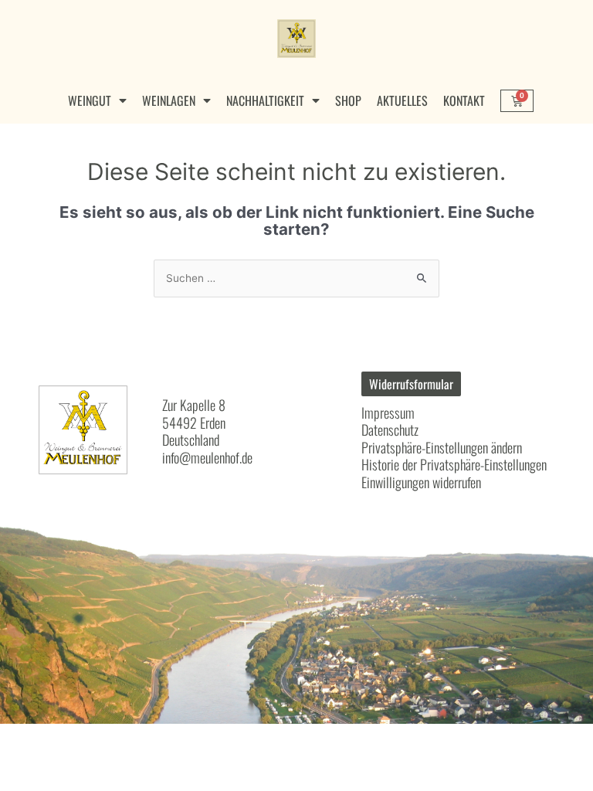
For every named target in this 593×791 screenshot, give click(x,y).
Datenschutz (389, 429)
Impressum (388, 412)
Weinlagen (168, 100)
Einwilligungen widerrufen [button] (421, 482)
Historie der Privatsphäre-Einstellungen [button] (454, 464)
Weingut (89, 100)
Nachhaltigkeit (265, 100)
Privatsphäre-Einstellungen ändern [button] (441, 447)
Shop (348, 100)
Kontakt (464, 100)
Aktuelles (402, 100)
